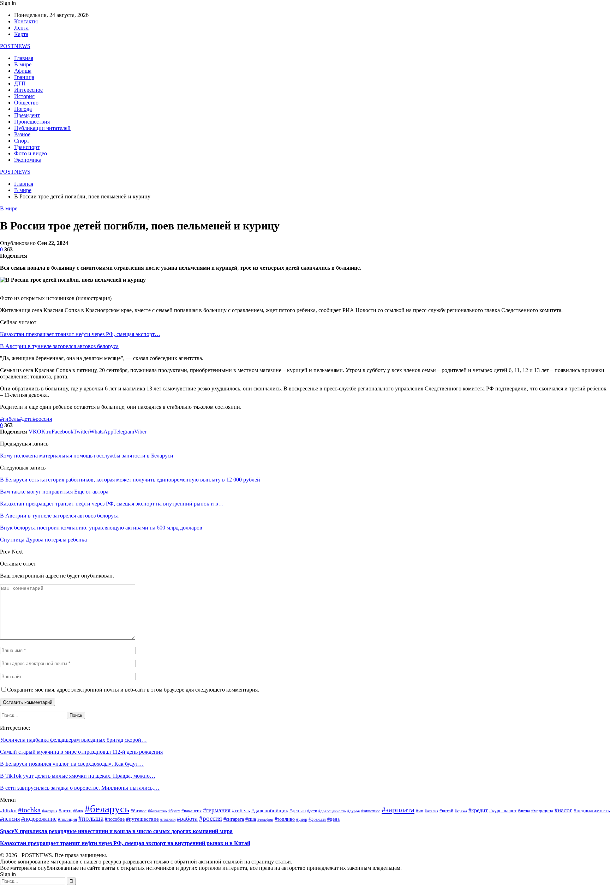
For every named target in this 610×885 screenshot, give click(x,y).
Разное (22, 134)
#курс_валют (502, 810)
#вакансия (191, 810)
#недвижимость (592, 810)
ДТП (20, 83)
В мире (22, 64)
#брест (174, 810)
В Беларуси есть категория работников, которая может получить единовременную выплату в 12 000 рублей (130, 480)
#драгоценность (332, 811)
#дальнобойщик (269, 810)
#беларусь (107, 808)
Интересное (28, 90)
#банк (78, 811)
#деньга (297, 810)
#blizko (8, 810)
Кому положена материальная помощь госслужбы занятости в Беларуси (86, 456)
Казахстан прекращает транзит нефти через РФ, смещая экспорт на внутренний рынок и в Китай (125, 843)
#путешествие (142, 819)
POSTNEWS (15, 46)
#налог (563, 810)
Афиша (22, 71)
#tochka (29, 810)
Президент (27, 115)
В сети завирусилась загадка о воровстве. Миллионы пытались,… (80, 788)
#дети (26, 419)
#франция (317, 819)
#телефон (265, 819)
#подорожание (38, 818)
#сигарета (233, 819)
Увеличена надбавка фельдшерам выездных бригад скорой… (73, 740)
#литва (524, 811)
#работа (187, 818)
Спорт (21, 141)
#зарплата (398, 809)
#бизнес (138, 810)
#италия (431, 811)
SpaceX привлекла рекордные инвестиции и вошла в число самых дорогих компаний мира (116, 831)
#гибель (9, 419)
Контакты (26, 21)
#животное (370, 811)
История (24, 96)
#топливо (285, 819)
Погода (23, 109)
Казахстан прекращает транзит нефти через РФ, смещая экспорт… (80, 334)
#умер (301, 819)
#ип (419, 810)
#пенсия (10, 818)
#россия (42, 419)
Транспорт (27, 147)
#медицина (542, 810)
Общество (26, 103)
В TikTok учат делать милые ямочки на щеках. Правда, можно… (77, 776)
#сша (250, 819)
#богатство (157, 811)
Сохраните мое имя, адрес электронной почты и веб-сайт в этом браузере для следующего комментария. (133, 690)
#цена (333, 819)
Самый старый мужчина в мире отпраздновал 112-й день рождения (81, 752)
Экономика (27, 160)
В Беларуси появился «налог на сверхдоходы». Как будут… (72, 764)
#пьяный (167, 819)
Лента (21, 28)
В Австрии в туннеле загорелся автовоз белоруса (59, 346)
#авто (65, 810)
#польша (90, 818)
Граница (24, 77)
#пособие (115, 819)
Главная (23, 58)
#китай (446, 810)
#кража (461, 811)
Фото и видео (30, 153)
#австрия (49, 811)
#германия (217, 810)
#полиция (67, 819)
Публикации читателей (42, 128)
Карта (21, 34)
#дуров (353, 811)
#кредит (478, 810)
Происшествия (32, 122)
